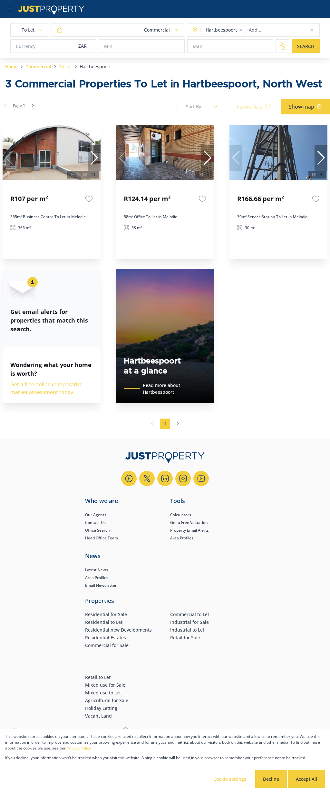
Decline (271, 779)
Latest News (96, 570)
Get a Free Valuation (189, 522)
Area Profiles (181, 538)
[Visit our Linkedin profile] (165, 478)
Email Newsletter (101, 585)
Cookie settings (229, 779)
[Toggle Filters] (282, 46)
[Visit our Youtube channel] (201, 478)
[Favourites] (89, 199)
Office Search (97, 530)
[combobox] (274, 30)
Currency (25, 46)
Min (108, 46)
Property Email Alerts (189, 530)
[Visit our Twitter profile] (147, 478)
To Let (65, 66)
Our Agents (95, 514)
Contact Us (95, 522)
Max (197, 46)
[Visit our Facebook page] (129, 478)
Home (11, 66)
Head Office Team (101, 538)
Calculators (180, 514)
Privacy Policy (79, 748)
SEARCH (305, 46)
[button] (240, 30)
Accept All (306, 779)
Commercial (38, 66)
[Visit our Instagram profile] (183, 478)
